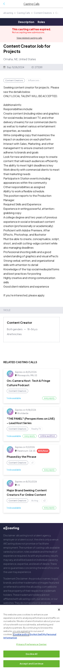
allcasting (8, 13)
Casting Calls (23, 13)
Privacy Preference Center (31, 644)
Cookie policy (21, 634)
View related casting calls (29, 38)
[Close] (59, 609)
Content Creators (43, 13)
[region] (31, 637)
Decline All (31, 654)
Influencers (33, 80)
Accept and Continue (31, 663)
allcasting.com (38, 586)
